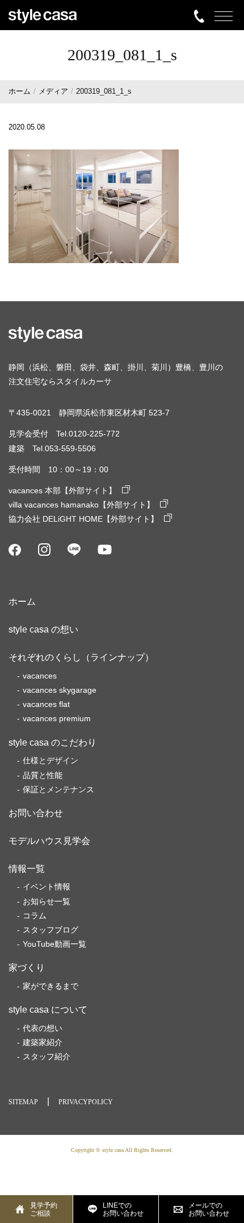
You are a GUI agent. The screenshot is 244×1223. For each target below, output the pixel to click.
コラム (35, 915)
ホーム (22, 601)
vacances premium (57, 718)
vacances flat (46, 704)
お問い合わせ (36, 813)
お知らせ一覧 (46, 901)
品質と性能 (42, 775)
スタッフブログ (50, 929)
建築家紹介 (42, 1042)
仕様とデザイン (50, 760)
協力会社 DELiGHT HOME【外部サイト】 (83, 518)
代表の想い (42, 1028)
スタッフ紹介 (46, 1056)
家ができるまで (50, 986)
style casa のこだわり (52, 742)
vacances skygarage (59, 689)
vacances (40, 675)
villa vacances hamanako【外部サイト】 (81, 504)
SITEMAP (23, 1102)
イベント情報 (46, 886)
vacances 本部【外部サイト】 (62, 490)
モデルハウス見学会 (49, 841)
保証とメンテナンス (58, 789)
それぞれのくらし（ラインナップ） (81, 657)
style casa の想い (43, 629)
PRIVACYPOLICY (85, 1102)
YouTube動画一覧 (54, 944)
